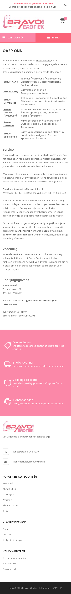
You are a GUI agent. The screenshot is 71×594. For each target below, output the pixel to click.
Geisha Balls (8, 483)
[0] (63, 22)
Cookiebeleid (9, 569)
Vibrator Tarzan (10, 505)
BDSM (5, 511)
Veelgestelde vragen (13, 540)
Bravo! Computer (9, 101)
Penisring (7, 500)
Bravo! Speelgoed (10, 135)
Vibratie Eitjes (9, 488)
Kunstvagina (8, 494)
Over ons (7, 534)
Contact (6, 529)
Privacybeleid (9, 563)
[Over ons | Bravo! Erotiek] (13, 22)
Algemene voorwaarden (14, 558)
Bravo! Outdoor (8, 124)
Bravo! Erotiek (7, 111)
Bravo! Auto (10, 81)
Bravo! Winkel (43, 60)
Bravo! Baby (10, 91)
